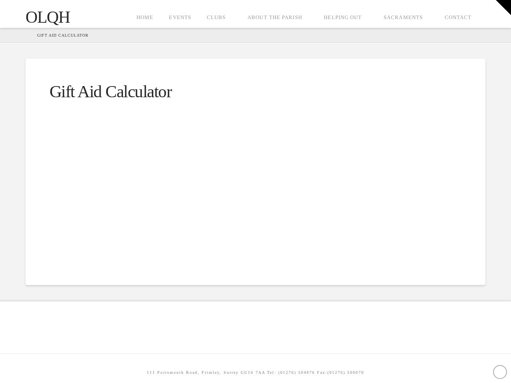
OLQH (47, 17)
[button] (503, 7)
